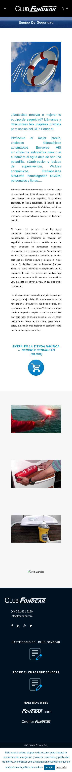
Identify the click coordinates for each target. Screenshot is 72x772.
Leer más (61, 767)
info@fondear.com (21, 616)
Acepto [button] (49, 767)
